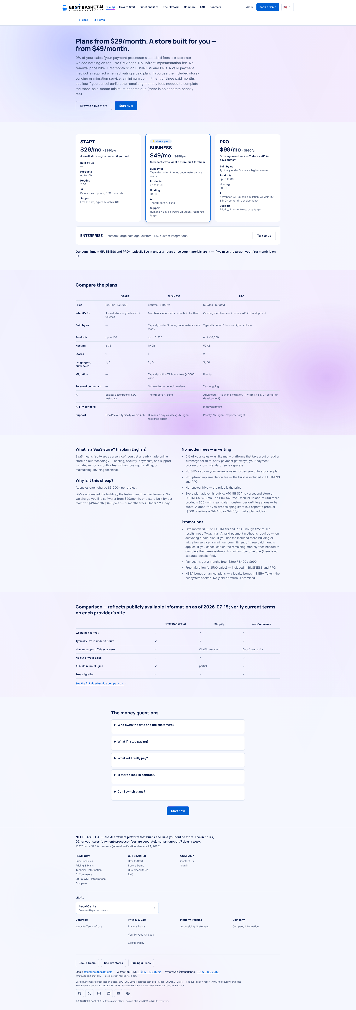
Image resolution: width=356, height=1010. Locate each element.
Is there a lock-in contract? (136, 775)
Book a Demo (267, 7)
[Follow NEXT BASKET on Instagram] (99, 993)
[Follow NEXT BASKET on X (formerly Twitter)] (89, 993)
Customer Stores (138, 869)
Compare (190, 7)
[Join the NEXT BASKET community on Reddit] (128, 993)
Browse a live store (93, 106)
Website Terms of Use (89, 926)
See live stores (113, 962)
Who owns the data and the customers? (146, 725)
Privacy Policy (136, 926)
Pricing (110, 7)
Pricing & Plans (85, 865)
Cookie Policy (136, 942)
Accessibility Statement (194, 926)
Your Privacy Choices (141, 934)
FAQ (202, 7)
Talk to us (264, 235)
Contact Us (187, 861)
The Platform (171, 7)
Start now (126, 105)
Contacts (215, 7)
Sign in (249, 7)
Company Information (246, 926)
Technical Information (89, 869)
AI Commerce (84, 874)
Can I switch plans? (131, 791)
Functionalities (149, 7)
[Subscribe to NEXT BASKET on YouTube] (118, 993)
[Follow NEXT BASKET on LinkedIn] (109, 993)
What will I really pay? (133, 758)
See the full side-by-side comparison (101, 683)
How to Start (127, 7)
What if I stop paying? (133, 741)
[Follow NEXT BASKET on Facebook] (80, 993)
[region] (178, 357)
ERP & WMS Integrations (91, 878)
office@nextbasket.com (97, 971)
